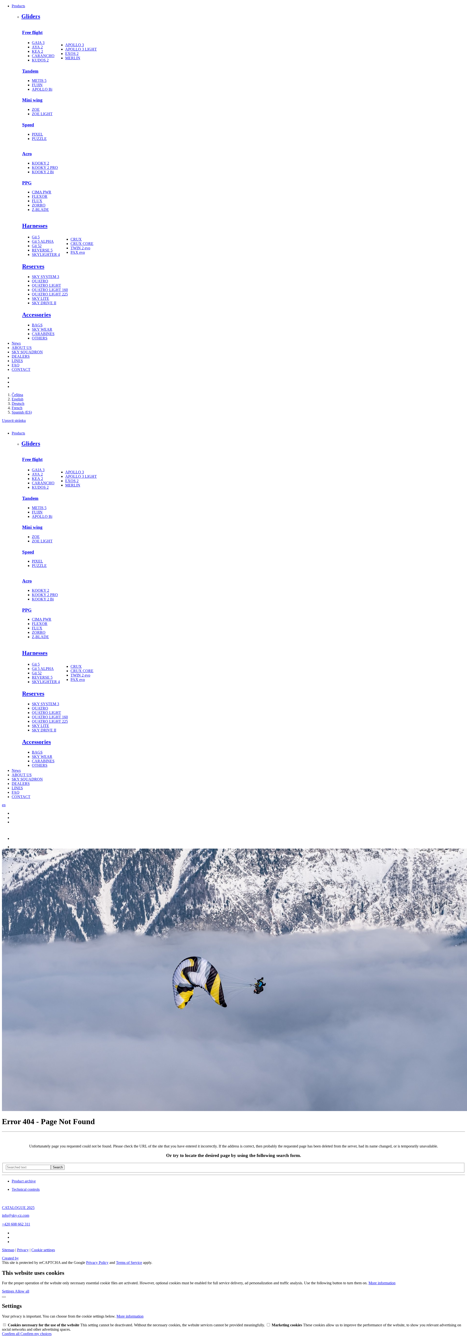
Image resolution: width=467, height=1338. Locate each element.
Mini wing (32, 100)
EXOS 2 (72, 54)
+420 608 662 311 (16, 1224)
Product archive (24, 1181)
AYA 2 (37, 47)
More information (381, 1283)
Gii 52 (37, 246)
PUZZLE (39, 139)
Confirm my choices (36, 1334)
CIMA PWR (41, 192)
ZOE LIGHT (42, 114)
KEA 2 (37, 51)
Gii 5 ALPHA (43, 241)
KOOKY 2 (40, 163)
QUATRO (40, 281)
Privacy (23, 1250)
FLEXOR (39, 196)
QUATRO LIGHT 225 (50, 294)
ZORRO (38, 205)
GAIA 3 (38, 43)
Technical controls (26, 1189)
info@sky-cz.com (15, 1215)
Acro (27, 153)
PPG (27, 182)
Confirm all (11, 1334)
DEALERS (21, 356)
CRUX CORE (82, 244)
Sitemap (8, 1250)
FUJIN (37, 85)
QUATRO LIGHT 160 (50, 290)
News (16, 343)
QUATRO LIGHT (46, 285)
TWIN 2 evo (80, 248)
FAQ (15, 365)
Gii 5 (36, 237)
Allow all (22, 1291)
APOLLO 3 (74, 45)
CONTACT (21, 369)
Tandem (30, 71)
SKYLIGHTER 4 (46, 254)
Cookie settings (43, 1250)
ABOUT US (22, 348)
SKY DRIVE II (44, 303)
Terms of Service (129, 1262)
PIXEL (37, 134)
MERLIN (72, 58)
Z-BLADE (40, 210)
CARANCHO (43, 56)
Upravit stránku (14, 420)
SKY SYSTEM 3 (45, 277)
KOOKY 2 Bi (43, 172)
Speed (28, 124)
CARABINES (43, 334)
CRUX (76, 239)
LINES (17, 361)
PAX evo (78, 252)
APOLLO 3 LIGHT (81, 49)
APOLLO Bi (42, 89)
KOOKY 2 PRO (45, 167)
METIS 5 (39, 80)
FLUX (37, 201)
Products (18, 6)
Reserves (33, 266)
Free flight (32, 32)
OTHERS (39, 338)
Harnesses (34, 226)
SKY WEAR (42, 329)
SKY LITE (40, 298)
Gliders (30, 16)
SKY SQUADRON (27, 352)
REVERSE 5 (42, 250)
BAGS (37, 325)
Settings (8, 1291)
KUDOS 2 (40, 60)
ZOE (36, 109)
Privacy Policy (97, 1262)
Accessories (36, 315)
